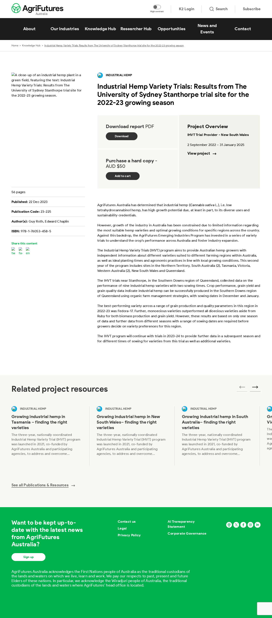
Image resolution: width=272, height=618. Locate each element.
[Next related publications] (255, 388)
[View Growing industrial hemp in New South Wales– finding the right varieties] (132, 435)
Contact (243, 28)
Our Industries (65, 28)
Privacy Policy (129, 535)
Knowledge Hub (100, 28)
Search (222, 9)
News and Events (207, 28)
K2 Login (186, 9)
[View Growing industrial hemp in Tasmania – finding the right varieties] (46, 435)
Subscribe (252, 9)
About (29, 28)
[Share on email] (28, 251)
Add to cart (123, 176)
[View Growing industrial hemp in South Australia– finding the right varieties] (217, 435)
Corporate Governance (187, 533)
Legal (122, 528)
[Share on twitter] (13, 251)
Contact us (127, 522)
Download (122, 136)
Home (14, 45)
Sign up (28, 557)
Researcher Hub (136, 28)
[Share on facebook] (20, 251)
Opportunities (172, 28)
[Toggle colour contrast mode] (157, 7)
